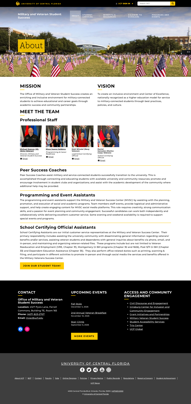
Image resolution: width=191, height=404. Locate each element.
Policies (83, 378)
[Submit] (172, 4)
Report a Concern (145, 378)
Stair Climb (77, 322)
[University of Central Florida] (38, 3)
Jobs (57, 378)
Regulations (128, 378)
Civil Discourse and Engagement (149, 303)
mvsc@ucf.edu (34, 318)
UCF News (95, 383)
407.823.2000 (117, 391)
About (75, 16)
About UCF (19, 378)
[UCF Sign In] (124, 3)
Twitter (89, 370)
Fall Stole (76, 304)
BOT (29, 378)
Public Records (113, 378)
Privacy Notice (96, 378)
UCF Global (136, 329)
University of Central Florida (95, 363)
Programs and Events (160, 16)
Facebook (82, 370)
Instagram (108, 370)
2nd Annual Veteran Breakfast (88, 313)
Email (25, 159)
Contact (38, 378)
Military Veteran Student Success (149, 318)
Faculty (48, 378)
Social (95, 370)
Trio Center (136, 325)
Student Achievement (166, 378)
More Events (84, 336)
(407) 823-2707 (36, 314)
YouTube (102, 370)
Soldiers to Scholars (135, 16)
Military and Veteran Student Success (39, 16)
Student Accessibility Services (147, 321)
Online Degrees (69, 378)
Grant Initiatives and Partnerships (149, 314)
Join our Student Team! (42, 265)
